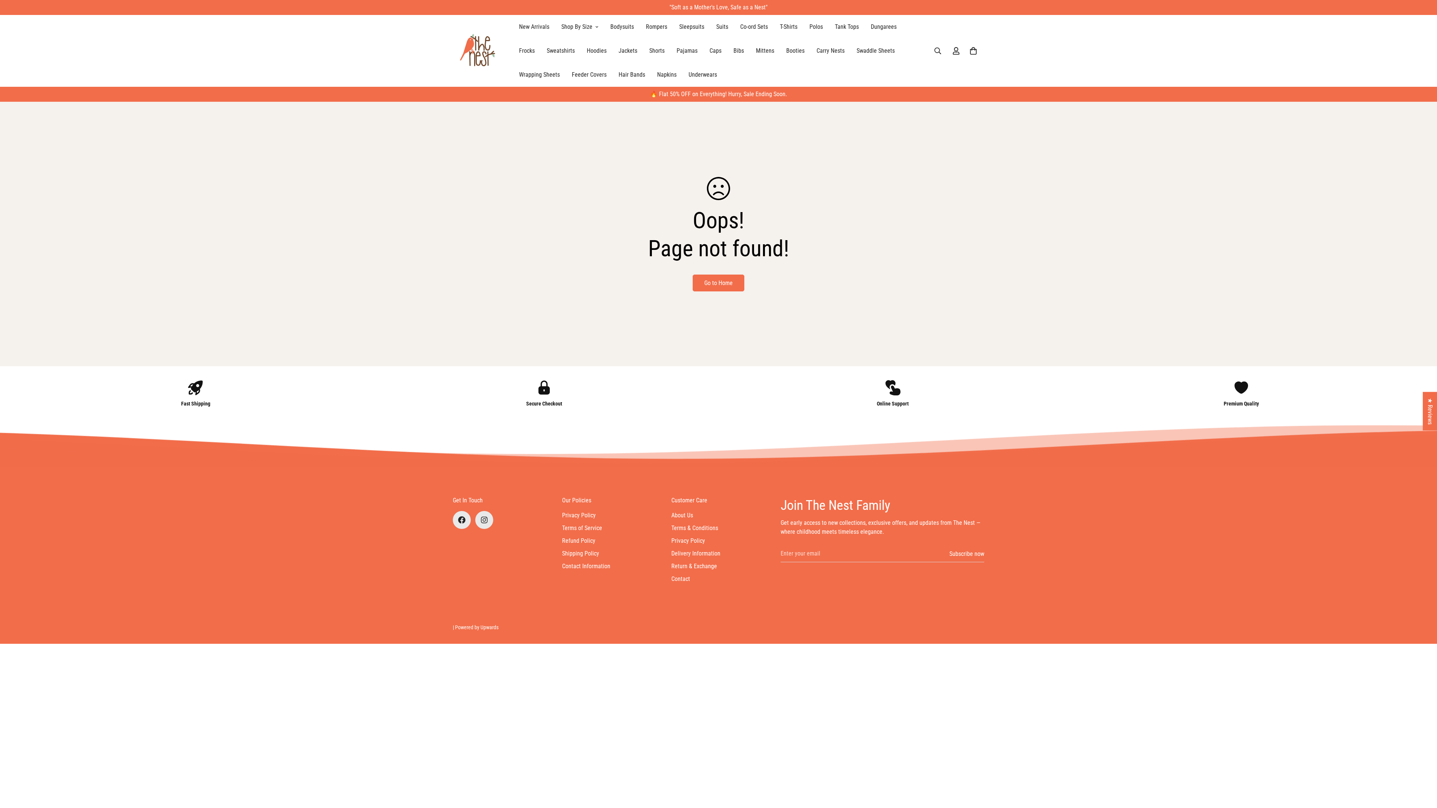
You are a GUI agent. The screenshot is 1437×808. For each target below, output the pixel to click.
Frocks (527, 50)
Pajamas (687, 50)
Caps (715, 50)
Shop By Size (576, 26)
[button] (973, 50)
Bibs (738, 50)
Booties (795, 50)
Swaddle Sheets (876, 50)
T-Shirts (788, 26)
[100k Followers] (484, 520)
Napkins (667, 74)
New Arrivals (534, 26)
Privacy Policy (579, 515)
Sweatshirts (561, 50)
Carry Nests (831, 50)
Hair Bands (632, 74)
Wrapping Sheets (539, 74)
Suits (722, 26)
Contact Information (586, 566)
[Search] (938, 51)
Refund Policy (578, 540)
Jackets (628, 50)
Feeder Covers (589, 74)
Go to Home (718, 283)
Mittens (765, 50)
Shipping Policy (580, 553)
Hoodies (597, 50)
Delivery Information (695, 553)
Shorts (657, 50)
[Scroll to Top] (1422, 767)
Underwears (703, 74)
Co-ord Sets (754, 26)
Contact (680, 578)
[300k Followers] (462, 520)
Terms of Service (582, 528)
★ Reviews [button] (1430, 411)
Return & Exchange (694, 566)
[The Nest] (480, 51)
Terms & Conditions (694, 528)
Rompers (656, 26)
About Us (682, 515)
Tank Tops (847, 26)
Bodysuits (622, 26)
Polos (816, 26)
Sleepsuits (691, 26)
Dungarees (884, 26)
